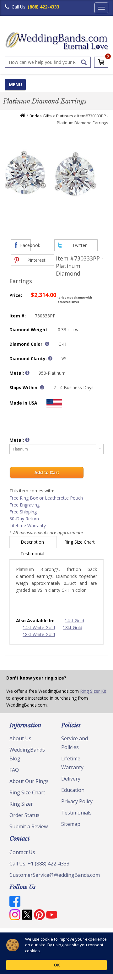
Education (72, 789)
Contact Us (22, 852)
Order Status (24, 815)
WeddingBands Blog (27, 754)
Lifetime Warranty (27, 526)
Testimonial (33, 554)
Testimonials (76, 812)
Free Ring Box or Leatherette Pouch (46, 498)
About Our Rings (29, 781)
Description (33, 542)
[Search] (84, 62)
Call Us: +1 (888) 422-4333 (39, 863)
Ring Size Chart (80, 542)
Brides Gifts (41, 116)
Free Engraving (24, 505)
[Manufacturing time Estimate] (42, 387)
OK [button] (57, 965)
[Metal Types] (27, 373)
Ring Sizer (21, 803)
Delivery (70, 778)
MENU (15, 84)
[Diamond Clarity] (50, 358)
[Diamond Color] (47, 344)
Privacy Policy (77, 801)
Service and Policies (74, 743)
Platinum (64, 116)
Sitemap (70, 823)
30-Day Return (24, 519)
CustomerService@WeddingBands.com (54, 874)
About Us (20, 738)
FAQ (14, 769)
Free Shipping (23, 512)
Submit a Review (28, 826)
